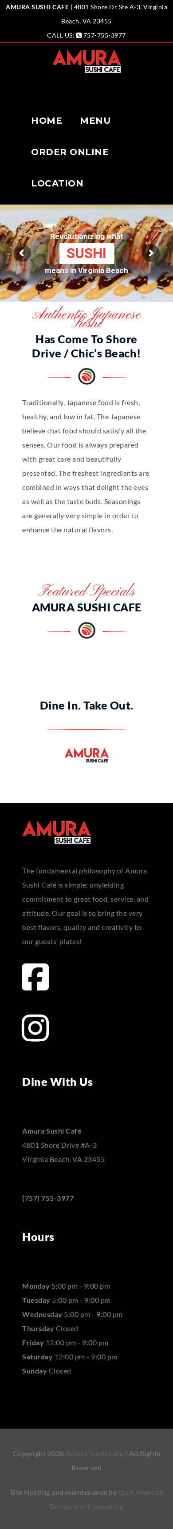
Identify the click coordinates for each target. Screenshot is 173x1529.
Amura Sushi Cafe (94, 1453)
